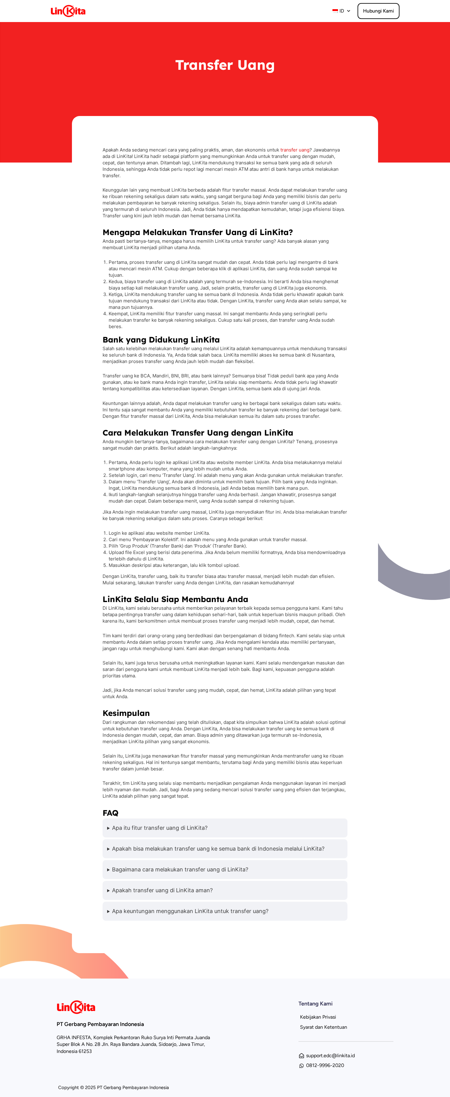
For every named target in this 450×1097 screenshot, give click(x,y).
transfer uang (294, 150)
